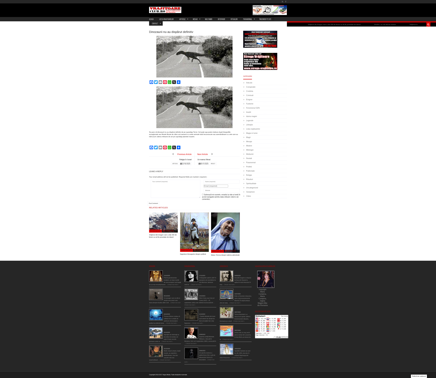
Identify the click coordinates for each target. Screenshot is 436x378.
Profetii (249, 167)
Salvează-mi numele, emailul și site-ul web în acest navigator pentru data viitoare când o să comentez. (221, 197)
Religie (249, 175)
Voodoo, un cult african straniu (356, 24)
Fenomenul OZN (253, 108)
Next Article (202, 154)
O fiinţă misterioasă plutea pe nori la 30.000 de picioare (172, 291)
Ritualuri (234, 19)
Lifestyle (249, 125)
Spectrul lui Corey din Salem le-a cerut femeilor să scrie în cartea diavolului (207, 291)
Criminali (249, 95)
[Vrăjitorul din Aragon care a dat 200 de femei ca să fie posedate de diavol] (163, 222)
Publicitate (250, 171)
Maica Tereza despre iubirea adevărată (225, 255)
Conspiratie (250, 87)
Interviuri (221, 19)
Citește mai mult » (172, 284)
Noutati (249, 158)
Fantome (249, 104)
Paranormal (247, 19)
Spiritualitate (186, 250)
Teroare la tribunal (204, 348)
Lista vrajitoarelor (166, 19)
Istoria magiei (155, 231)
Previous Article (184, 154)
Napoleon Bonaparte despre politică (193, 254)
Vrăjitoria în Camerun (388, 24)
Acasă (151, 19)
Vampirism (250, 192)
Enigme (249, 100)
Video (248, 196)
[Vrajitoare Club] (165, 10)
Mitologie (250, 150)
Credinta (249, 91)
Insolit (213, 163)
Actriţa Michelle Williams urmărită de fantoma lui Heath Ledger (206, 330)
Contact (155, 23)
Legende (249, 121)
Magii (248, 137)
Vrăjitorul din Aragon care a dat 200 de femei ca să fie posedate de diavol (305, 24)
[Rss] (282, 1)
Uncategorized (252, 188)
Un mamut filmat (204, 160)
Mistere (249, 146)
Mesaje (195, 19)
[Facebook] (286, 1)
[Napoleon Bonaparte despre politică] (194, 232)
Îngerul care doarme (170, 346)
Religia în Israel (185, 160)
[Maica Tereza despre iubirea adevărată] (225, 232)
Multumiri (208, 19)
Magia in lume (252, 133)
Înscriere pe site (265, 19)
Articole (182, 19)
